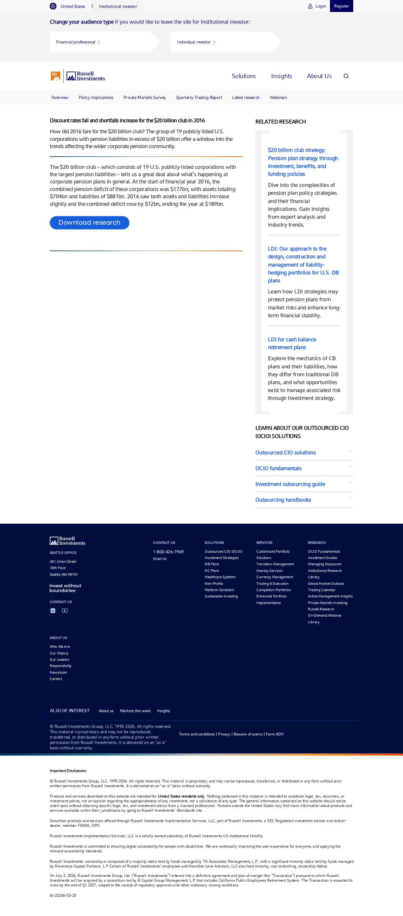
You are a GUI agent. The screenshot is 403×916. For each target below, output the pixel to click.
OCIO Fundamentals (324, 551)
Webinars (278, 97)
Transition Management (275, 564)
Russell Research (321, 609)
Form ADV (275, 734)
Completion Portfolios (273, 590)
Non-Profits (214, 583)
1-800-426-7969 (168, 551)
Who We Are (60, 646)
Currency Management (274, 577)
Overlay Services (269, 570)
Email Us (160, 558)
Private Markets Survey (144, 97)
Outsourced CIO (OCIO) (223, 551)
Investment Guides (322, 558)
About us (106, 710)
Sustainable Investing (221, 596)
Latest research (246, 97)
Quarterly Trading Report (199, 97)
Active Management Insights (330, 596)
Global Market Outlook (326, 583)
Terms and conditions (197, 734)
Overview (60, 97)
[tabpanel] (201, 37)
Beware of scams (248, 734)
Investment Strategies (221, 558)
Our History (59, 653)
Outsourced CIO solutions (285, 452)
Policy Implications (96, 97)
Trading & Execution (272, 583)
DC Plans (212, 570)
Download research (90, 223)
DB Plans (212, 564)
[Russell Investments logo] (78, 76)
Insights (163, 710)
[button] (100, 42)
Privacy (224, 734)
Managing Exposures (324, 564)
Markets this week (135, 710)
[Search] (346, 76)
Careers (56, 679)
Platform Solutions (219, 590)
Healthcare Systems (220, 577)
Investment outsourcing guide (290, 484)
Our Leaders (59, 659)
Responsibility (60, 666)
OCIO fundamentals (278, 468)
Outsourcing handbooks (283, 499)
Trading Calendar (321, 590)
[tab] (70, 6)
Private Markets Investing (328, 603)
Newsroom (58, 672)
